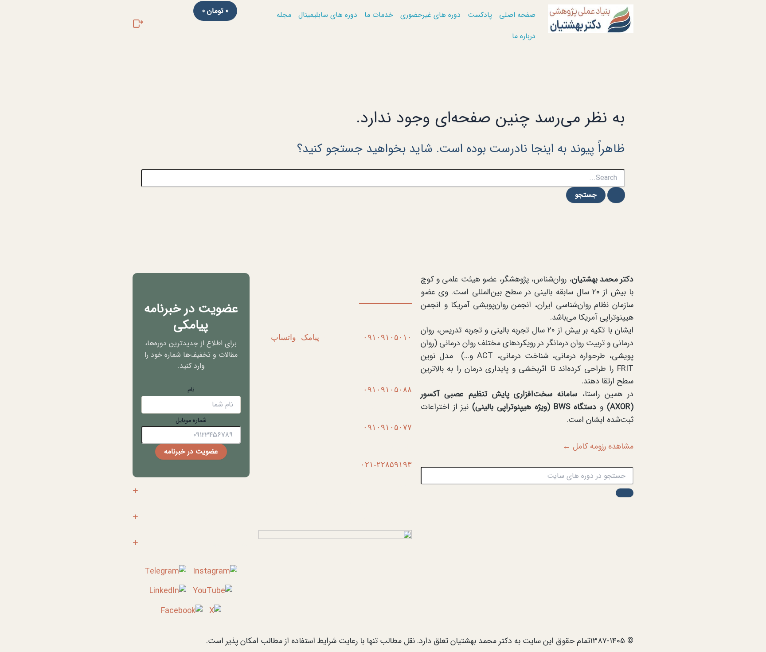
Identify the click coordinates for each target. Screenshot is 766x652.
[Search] (624, 492)
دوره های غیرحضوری (430, 14)
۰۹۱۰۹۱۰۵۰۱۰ (387, 337)
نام (191, 389)
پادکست (480, 14)
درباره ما (523, 36)
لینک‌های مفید (230, 543)
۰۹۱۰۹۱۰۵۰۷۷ (387, 427)
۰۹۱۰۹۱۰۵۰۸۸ (387, 389)
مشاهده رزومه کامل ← (598, 446)
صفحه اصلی (517, 14)
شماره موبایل (191, 420)
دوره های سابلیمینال (327, 14)
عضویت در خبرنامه (191, 451)
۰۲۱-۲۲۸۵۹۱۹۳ (386, 464)
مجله (284, 14)
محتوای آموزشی (226, 490)
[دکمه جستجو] (616, 195)
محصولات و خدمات (221, 516)
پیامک (310, 337)
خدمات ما (378, 14)
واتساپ (283, 337)
